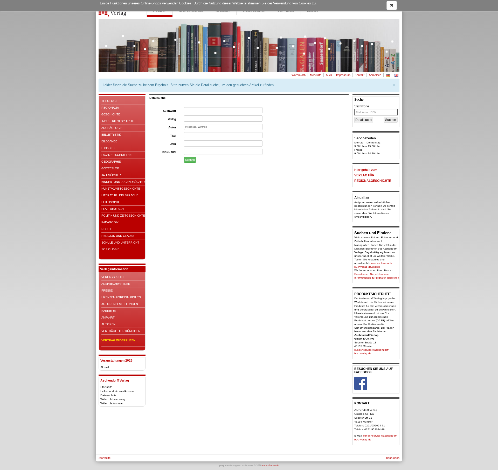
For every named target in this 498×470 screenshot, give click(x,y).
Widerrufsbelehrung (112, 399)
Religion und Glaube (117, 235)
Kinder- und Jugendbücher (123, 181)
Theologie (109, 100)
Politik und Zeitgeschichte (123, 215)
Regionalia (110, 107)
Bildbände (109, 141)
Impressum (343, 75)
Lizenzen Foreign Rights (121, 297)
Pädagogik (110, 222)
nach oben (392, 457)
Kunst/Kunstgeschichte (120, 188)
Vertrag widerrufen (118, 340)
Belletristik (111, 134)
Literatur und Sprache (119, 195)
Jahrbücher (111, 175)
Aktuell (104, 367)
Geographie (111, 161)
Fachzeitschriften (116, 154)
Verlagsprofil (113, 277)
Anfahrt (108, 317)
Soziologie (110, 249)
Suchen (190, 159)
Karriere (108, 310)
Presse (107, 290)
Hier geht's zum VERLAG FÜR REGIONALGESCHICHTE (372, 175)
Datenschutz (108, 395)
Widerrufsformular (111, 403)
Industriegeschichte (118, 121)
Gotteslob (110, 168)
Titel (173, 135)
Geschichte (110, 114)
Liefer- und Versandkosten (117, 391)
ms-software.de (270, 465)
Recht (106, 229)
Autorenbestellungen (119, 304)
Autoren (108, 324)
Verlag (172, 119)
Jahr (173, 144)
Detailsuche (363, 120)
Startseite (106, 387)
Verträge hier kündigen (120, 331)
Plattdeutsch (112, 208)
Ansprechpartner (115, 283)
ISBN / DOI (169, 152)
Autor (172, 127)
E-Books (107, 148)
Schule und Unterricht (120, 242)
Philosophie (111, 202)
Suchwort (169, 110)
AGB (329, 75)
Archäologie (111, 127)
